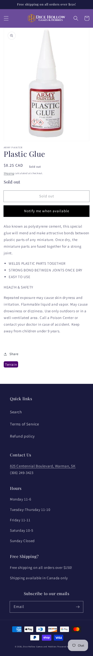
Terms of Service (24, 424)
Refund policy (22, 436)
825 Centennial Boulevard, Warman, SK (43, 466)
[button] (6, 18)
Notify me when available (46, 211)
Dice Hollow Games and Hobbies (39, 646)
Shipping (9, 173)
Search (16, 412)
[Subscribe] (77, 606)
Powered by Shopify (67, 646)
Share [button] (14, 354)
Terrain (11, 364)
